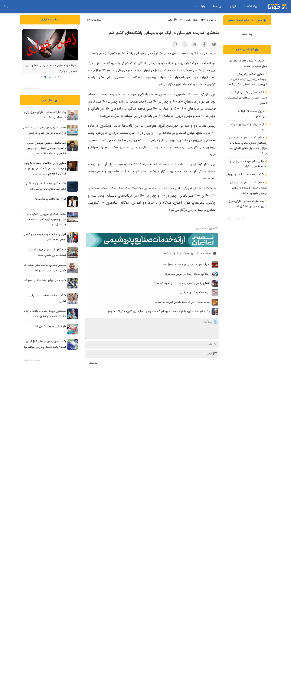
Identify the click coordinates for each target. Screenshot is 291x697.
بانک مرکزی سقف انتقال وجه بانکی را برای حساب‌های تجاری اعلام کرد (45, 186)
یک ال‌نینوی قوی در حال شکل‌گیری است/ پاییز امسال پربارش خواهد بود (45, 344)
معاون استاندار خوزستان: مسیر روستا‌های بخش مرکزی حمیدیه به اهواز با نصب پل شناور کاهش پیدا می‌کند (248, 145)
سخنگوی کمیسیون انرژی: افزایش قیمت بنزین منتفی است (47, 252)
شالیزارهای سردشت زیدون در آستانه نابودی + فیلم (248, 164)
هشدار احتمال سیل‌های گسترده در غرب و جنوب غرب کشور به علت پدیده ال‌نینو (46, 219)
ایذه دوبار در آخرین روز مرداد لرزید (248, 127)
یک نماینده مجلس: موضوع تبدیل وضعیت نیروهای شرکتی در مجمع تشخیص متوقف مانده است (46, 148)
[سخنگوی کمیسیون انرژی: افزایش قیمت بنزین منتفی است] (72, 252)
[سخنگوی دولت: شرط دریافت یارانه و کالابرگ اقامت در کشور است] (72, 313)
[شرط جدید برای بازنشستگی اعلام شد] (72, 283)
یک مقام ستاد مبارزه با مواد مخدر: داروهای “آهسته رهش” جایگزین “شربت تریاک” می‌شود (158, 311)
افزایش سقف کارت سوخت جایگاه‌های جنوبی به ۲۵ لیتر (44, 237)
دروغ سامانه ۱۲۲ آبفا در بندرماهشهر (252, 114)
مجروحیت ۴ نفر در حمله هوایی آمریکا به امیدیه (182, 302)
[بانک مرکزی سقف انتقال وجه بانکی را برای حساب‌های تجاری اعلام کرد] (72, 186)
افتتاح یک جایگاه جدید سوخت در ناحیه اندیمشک (181, 283)
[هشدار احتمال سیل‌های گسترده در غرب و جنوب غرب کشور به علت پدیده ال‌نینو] (72, 216)
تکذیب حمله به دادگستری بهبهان (245, 174)
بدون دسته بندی (205, 228)
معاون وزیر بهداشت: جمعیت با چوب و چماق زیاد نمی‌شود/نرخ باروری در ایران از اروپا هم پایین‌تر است (45, 168)
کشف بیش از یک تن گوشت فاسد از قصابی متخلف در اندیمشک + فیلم (247, 97)
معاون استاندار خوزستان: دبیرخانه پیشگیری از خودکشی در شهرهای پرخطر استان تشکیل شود (248, 79)
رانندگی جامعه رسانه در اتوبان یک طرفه (187, 274)
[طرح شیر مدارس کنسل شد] (72, 329)
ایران (233, 6)
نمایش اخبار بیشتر (235, 218)
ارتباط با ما (200, 6)
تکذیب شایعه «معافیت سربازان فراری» (48, 298)
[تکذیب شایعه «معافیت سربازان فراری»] (72, 298)
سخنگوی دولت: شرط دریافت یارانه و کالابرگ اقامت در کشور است (45, 314)
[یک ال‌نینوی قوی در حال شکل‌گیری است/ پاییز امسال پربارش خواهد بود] (72, 344)
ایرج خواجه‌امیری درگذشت (50, 199)
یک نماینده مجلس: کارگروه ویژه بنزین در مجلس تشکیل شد (247, 204)
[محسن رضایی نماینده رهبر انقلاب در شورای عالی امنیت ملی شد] (72, 267)
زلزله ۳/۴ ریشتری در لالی (195, 292)
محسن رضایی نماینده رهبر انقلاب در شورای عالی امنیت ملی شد (45, 268)
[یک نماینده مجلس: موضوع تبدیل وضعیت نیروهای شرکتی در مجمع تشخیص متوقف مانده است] (72, 145)
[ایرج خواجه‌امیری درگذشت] (72, 201)
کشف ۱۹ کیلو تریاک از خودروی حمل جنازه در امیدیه (248, 63)
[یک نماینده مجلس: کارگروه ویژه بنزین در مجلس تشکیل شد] (72, 115)
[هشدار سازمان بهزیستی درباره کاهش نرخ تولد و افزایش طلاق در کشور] (72, 130)
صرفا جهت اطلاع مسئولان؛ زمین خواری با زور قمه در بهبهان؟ (50, 68)
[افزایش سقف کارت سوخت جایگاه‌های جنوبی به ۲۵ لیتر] (72, 237)
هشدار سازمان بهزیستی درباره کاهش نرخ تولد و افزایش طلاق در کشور (44, 130)
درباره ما (218, 6)
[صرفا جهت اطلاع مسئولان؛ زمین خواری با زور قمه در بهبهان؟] (50, 44)
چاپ (171, 20)
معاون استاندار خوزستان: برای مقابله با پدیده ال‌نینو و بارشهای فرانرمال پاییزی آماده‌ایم (248, 187)
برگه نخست (250, 6)
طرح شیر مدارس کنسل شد (50, 326)
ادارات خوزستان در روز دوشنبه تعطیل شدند (185, 264)
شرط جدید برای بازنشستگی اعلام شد (45, 280)
